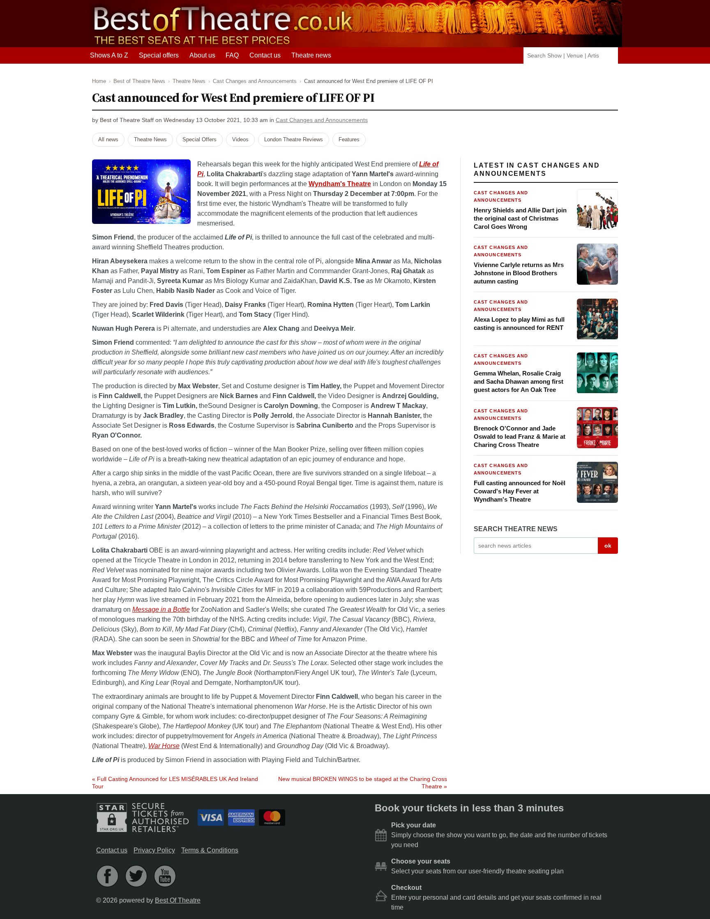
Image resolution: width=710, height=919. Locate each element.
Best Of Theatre (178, 900)
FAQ (232, 55)
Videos (240, 139)
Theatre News (150, 139)
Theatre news (311, 55)
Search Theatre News (516, 529)
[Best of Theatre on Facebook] (107, 876)
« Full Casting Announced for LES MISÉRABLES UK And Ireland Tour (175, 783)
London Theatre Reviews (293, 139)
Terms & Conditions (209, 850)
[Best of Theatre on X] (136, 876)
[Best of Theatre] (221, 43)
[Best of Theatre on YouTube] (165, 876)
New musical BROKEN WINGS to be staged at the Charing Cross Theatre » (362, 783)
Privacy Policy (154, 850)
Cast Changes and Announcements (322, 120)
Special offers (159, 55)
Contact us (265, 55)
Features (349, 139)
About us (202, 55)
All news (108, 139)
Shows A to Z (109, 55)
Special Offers (199, 139)
